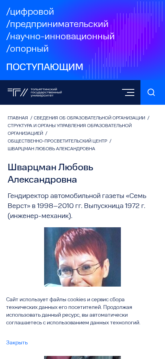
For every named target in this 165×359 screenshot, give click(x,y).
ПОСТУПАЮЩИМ (44, 67)
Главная (18, 118)
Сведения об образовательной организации (90, 118)
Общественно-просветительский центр (58, 141)
